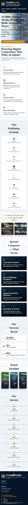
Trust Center (22, 8)
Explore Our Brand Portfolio (13, 41)
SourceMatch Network (6, 488)
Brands (8, 8)
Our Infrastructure (5, 490)
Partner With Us (4, 491)
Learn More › (6, 384)
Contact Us (3, 483)
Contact (4, 11)
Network (14, 8)
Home (3, 8)
